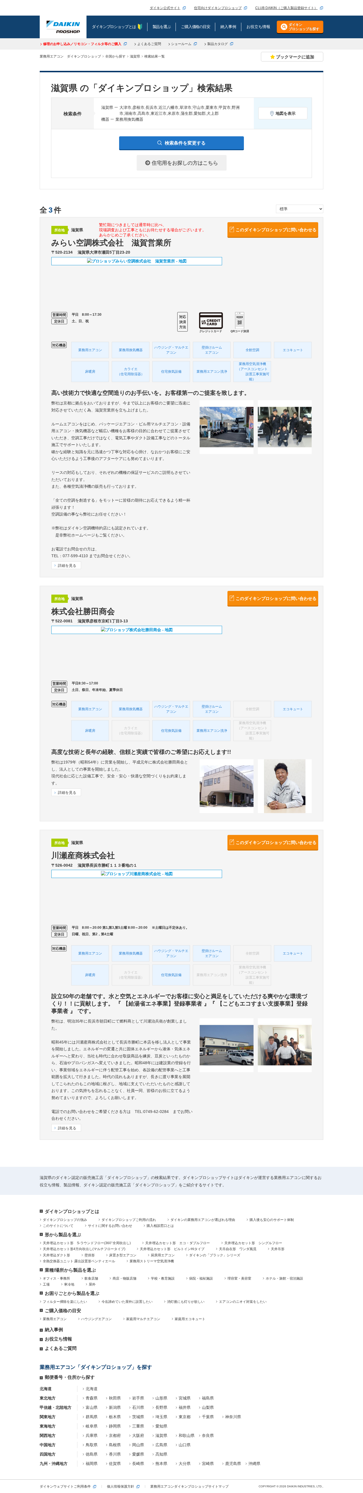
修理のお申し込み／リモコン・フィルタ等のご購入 (82, 44)
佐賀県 (115, 1463)
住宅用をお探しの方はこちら (184, 163)
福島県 (208, 1398)
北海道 (92, 1388)
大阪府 (138, 1435)
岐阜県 (92, 1426)
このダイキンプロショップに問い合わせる (276, 229)
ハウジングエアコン (96, 1319)
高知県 (161, 1454)
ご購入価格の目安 (63, 1310)
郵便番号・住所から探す (70, 1377)
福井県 (185, 1407)
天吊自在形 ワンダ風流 (237, 1249)
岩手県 (138, 1398)
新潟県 (115, 1407)
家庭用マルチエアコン (143, 1319)
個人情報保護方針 (120, 1486)
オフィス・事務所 (56, 1278)
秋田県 (115, 1398)
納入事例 (54, 1329)
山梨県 (208, 1407)
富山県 (92, 1407)
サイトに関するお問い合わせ (110, 1226)
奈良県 (208, 1435)
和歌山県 (187, 1435)
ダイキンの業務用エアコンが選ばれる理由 (202, 1220)
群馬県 (92, 1416)
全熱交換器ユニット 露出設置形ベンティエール (79, 1261)
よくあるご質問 (149, 44)
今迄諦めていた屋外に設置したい (127, 1302)
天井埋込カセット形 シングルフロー (253, 1243)
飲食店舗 (91, 1278)
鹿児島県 (233, 1463)
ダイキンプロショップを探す (304, 27)
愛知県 (161, 1426)
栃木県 (115, 1416)
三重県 (138, 1426)
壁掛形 (90, 1255)
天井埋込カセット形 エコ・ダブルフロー (177, 1243)
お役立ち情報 (58, 1339)
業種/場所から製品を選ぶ (70, 1270)
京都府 (115, 1435)
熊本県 (161, 1463)
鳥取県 (92, 1445)
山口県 (185, 1445)
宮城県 (185, 1398)
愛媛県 (138, 1454)
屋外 (92, 1284)
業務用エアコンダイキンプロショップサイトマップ (189, 1486)
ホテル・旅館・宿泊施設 (284, 1278)
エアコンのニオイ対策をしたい (243, 1302)
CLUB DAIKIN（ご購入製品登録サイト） (286, 8)
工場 (46, 1284)
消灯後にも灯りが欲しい (185, 1302)
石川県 (138, 1407)
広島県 (161, 1445)
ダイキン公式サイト (165, 8)
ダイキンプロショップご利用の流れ (129, 1220)
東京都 (185, 1416)
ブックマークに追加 (295, 56)
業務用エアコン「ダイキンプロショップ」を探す (96, 1367)
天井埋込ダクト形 (56, 1255)
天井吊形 (277, 1249)
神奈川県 (233, 1416)
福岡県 (92, 1463)
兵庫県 (92, 1435)
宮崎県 (208, 1463)
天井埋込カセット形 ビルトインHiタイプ (172, 1249)
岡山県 (138, 1445)
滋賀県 (161, 1435)
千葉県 (208, 1416)
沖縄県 (254, 1463)
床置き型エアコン (122, 1255)
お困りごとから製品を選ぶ (72, 1293)
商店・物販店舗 (124, 1278)
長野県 (161, 1407)
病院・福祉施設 (201, 1278)
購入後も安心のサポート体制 (272, 1220)
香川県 (115, 1454)
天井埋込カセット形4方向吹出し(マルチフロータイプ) (84, 1249)
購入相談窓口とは (160, 1226)
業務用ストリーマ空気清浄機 (152, 1261)
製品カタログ (217, 44)
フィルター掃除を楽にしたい (65, 1302)
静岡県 (115, 1426)
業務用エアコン (55, 1319)
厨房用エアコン (163, 1255)
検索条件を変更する (185, 143)
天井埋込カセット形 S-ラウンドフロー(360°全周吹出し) (87, 1243)
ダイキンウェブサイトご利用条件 (65, 1486)
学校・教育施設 (163, 1278)
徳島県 (92, 1454)
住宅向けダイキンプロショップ (218, 8)
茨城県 (138, 1416)
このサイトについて (58, 1226)
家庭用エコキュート (190, 1319)
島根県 (115, 1445)
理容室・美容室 (239, 1278)
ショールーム (181, 44)
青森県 (92, 1398)
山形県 (161, 1398)
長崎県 (138, 1463)
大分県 (185, 1463)
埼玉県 (161, 1416)
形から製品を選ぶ (63, 1234)
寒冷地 (69, 1284)
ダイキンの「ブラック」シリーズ (214, 1255)
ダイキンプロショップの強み (65, 1220)
